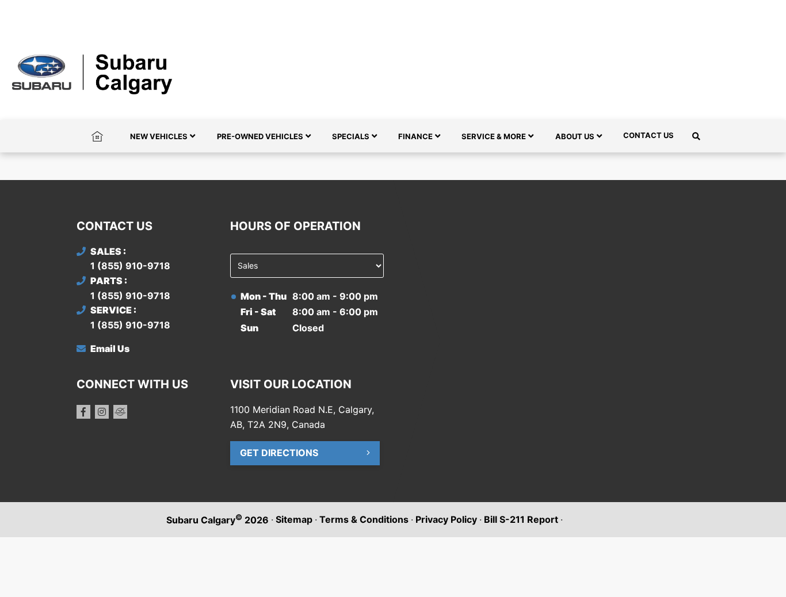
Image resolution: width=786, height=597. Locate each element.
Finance (415, 136)
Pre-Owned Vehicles (260, 136)
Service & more (493, 136)
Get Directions (279, 452)
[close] (697, 10)
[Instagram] (102, 412)
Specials (350, 136)
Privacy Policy (446, 519)
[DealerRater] (120, 412)
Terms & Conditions (364, 519)
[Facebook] (83, 412)
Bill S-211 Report (521, 519)
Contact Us (648, 135)
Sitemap (294, 519)
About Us (574, 136)
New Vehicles (159, 136)
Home (97, 135)
